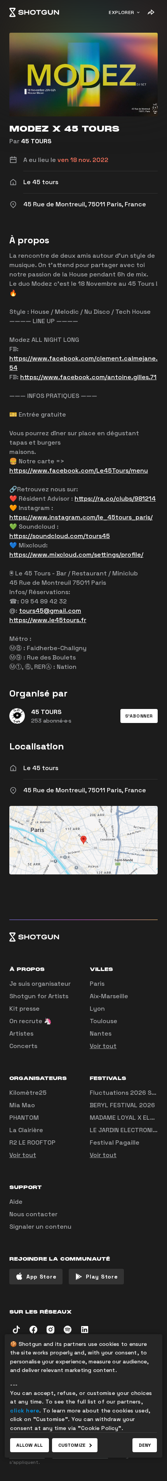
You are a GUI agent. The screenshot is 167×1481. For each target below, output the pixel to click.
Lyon (97, 1008)
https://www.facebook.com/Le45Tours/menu (78, 470)
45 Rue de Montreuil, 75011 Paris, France (84, 790)
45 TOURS (36, 141)
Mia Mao (22, 1105)
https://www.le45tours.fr (47, 620)
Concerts (23, 1046)
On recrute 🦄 (30, 1021)
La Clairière (26, 1130)
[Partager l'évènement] (151, 12)
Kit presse (24, 1008)
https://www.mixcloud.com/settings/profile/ (76, 555)
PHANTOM (24, 1117)
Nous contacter (33, 1214)
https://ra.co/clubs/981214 (115, 498)
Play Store (102, 1276)
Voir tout (103, 1046)
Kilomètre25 (28, 1093)
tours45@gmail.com (50, 611)
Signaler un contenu (40, 1226)
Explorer (121, 12)
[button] (139, 716)
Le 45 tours (40, 768)
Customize (71, 1445)
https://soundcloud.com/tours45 (59, 536)
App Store (41, 1276)
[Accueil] (34, 12)
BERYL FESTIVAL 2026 (122, 1105)
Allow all (29, 1445)
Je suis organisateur (40, 984)
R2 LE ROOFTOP (32, 1142)
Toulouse (103, 1021)
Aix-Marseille (109, 996)
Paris (97, 984)
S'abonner (139, 716)
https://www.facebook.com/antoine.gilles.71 (88, 377)
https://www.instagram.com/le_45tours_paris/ (81, 517)
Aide (16, 1202)
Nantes (100, 1033)
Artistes (21, 1033)
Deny (145, 1445)
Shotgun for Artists (38, 996)
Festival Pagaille (114, 1142)
